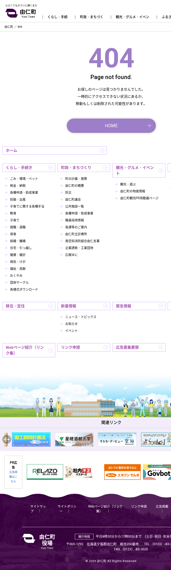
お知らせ (71, 324)
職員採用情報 (74, 220)
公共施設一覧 (74, 206)
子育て (14, 220)
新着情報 (68, 306)
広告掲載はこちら (13, 477)
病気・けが (18, 261)
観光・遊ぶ (128, 184)
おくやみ (16, 275)
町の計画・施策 (76, 178)
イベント (71, 330)
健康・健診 (18, 255)
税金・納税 (18, 185)
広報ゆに (71, 255)
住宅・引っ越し (21, 248)
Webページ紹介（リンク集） (25, 350)
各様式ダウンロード (24, 289)
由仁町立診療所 (76, 234)
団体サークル (19, 282)
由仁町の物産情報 (132, 191)
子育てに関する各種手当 (27, 206)
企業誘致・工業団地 (79, 248)
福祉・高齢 (18, 268)
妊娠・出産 (18, 199)
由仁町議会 (73, 199)
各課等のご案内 (76, 227)
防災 (68, 192)
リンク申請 (70, 347)
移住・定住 (15, 306)
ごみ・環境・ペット (24, 178)
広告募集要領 (127, 347)
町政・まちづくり (76, 167)
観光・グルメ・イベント (135, 170)
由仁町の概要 (74, 185)
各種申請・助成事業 (24, 192)
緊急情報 (123, 306)
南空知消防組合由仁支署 (82, 241)
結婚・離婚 (18, 241)
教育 (13, 213)
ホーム (11, 150)
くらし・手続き (19, 167)
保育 (13, 234)
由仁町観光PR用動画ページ (139, 198)
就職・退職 (18, 227)
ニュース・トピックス (80, 317)
